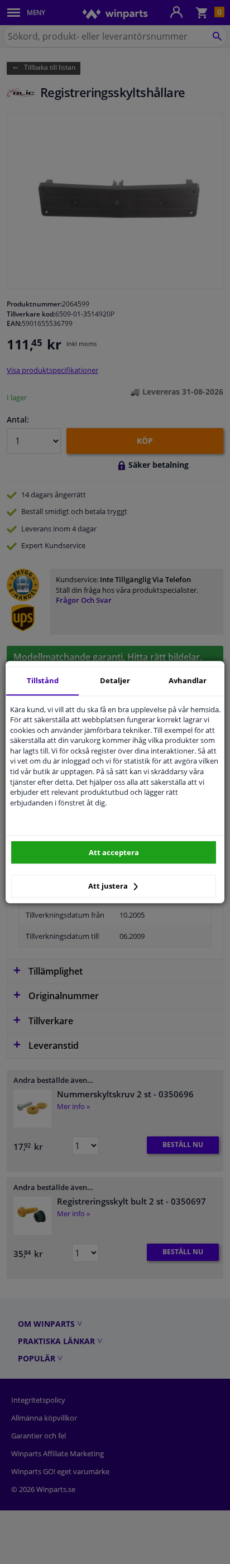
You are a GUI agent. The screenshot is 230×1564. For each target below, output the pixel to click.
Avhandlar (188, 680)
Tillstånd (43, 680)
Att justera (109, 886)
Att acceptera (114, 852)
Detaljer (115, 680)
